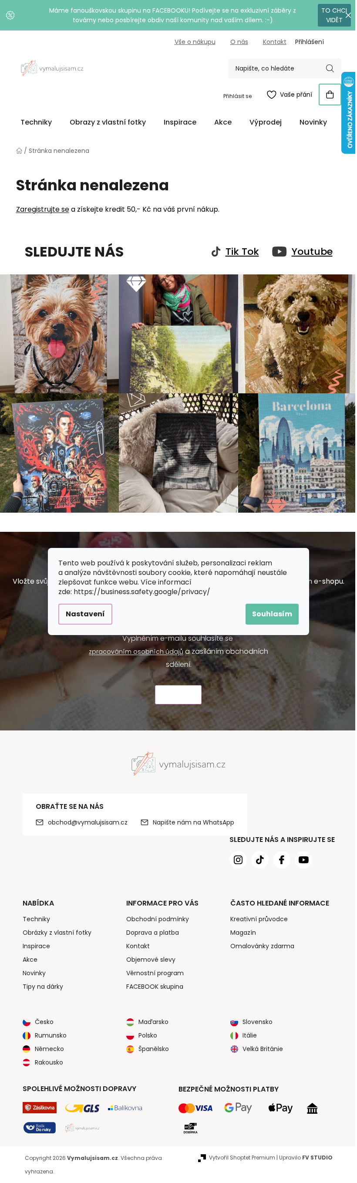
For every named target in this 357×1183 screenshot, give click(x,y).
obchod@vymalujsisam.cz (88, 822)
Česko (44, 1021)
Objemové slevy (150, 959)
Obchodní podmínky (157, 919)
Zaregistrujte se (42, 209)
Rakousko (49, 1062)
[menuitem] (36, 122)
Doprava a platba (152, 932)
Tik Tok (242, 251)
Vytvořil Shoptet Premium (242, 1157)
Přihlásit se (237, 96)
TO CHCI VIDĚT (334, 15)
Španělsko (153, 1048)
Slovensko (257, 1021)
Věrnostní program (155, 973)
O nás (239, 41)
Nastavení (85, 614)
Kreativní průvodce (259, 919)
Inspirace (36, 946)
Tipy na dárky (43, 986)
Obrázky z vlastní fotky (57, 932)
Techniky (36, 919)
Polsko (147, 1035)
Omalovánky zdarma (262, 946)
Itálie (249, 1035)
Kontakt (274, 41)
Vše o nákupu (195, 41)
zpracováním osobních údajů (136, 651)
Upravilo (306, 1157)
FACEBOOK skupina (154, 986)
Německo (49, 1048)
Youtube (312, 251)
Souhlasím (272, 614)
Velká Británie (262, 1048)
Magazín (243, 932)
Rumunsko (51, 1035)
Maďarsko (153, 1021)
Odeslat (178, 695)
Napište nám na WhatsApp (193, 822)
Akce (30, 959)
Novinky (34, 973)
